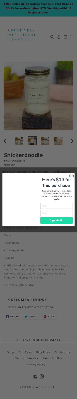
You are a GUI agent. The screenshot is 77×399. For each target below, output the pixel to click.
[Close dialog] (71, 176)
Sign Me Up (56, 220)
